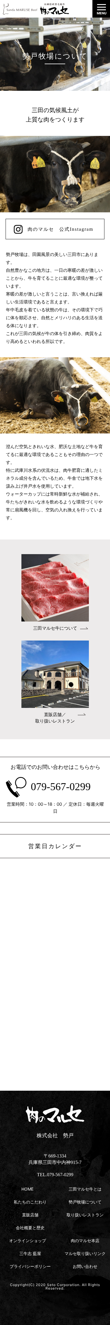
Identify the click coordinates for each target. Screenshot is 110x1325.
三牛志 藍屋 (30, 1253)
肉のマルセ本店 (85, 1240)
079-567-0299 (61, 787)
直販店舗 (30, 1214)
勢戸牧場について (85, 1201)
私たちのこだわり (30, 1201)
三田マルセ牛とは (85, 1188)
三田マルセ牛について (55, 628)
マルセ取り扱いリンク (85, 1253)
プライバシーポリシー (30, 1266)
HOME (27, 1188)
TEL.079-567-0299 (55, 1174)
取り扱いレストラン (85, 1214)
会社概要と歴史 (30, 1227)
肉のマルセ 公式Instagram (60, 229)
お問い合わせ (85, 1266)
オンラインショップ (27, 1240)
